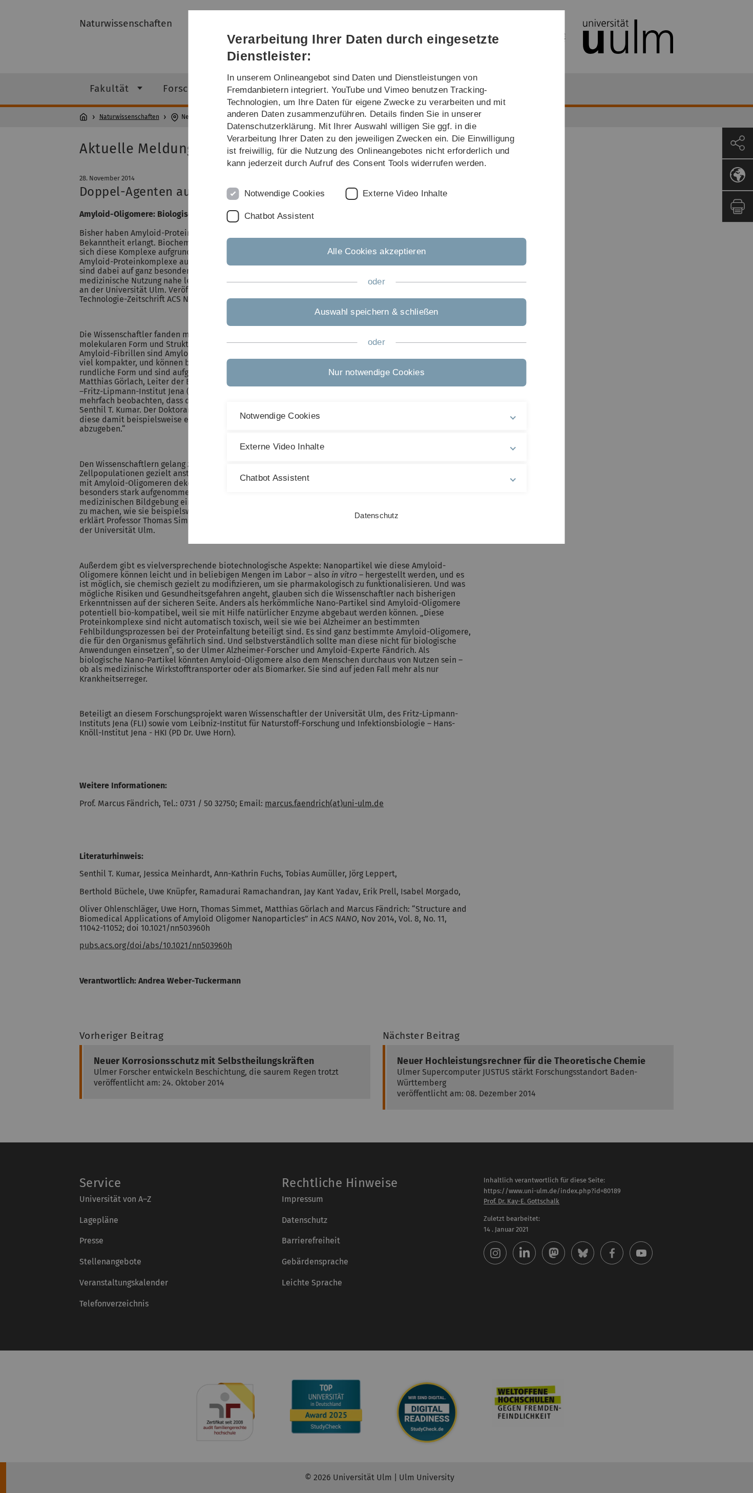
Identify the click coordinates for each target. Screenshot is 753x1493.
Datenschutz (376, 515)
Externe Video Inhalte (405, 193)
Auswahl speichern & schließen (376, 312)
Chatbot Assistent (279, 216)
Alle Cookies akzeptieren (376, 251)
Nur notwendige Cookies (376, 372)
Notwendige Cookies (284, 193)
